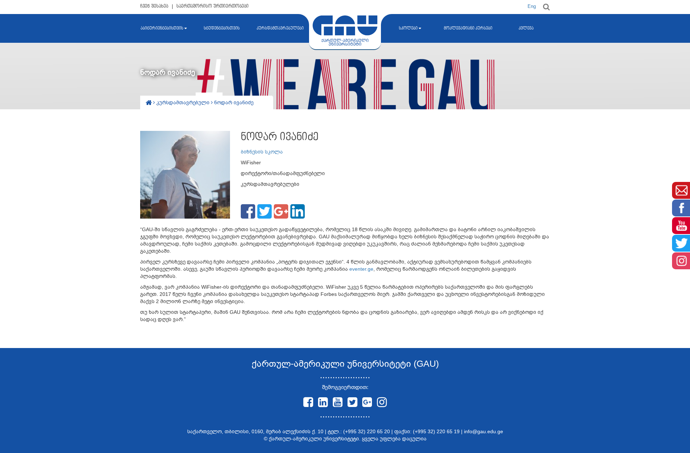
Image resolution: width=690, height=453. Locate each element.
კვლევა (526, 28)
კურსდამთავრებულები (280, 28)
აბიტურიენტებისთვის (162, 28)
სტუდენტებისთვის (222, 28)
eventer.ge (361, 269)
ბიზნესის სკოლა (262, 152)
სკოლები (408, 28)
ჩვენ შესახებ (154, 6)
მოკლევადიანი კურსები (468, 28)
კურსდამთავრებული (183, 102)
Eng (532, 6)
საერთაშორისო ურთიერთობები (212, 6)
